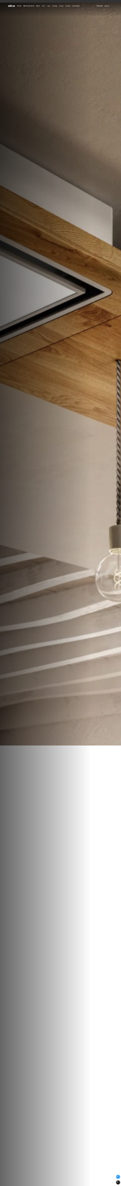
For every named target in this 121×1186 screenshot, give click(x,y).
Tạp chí (14, 19)
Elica (9, 19)
